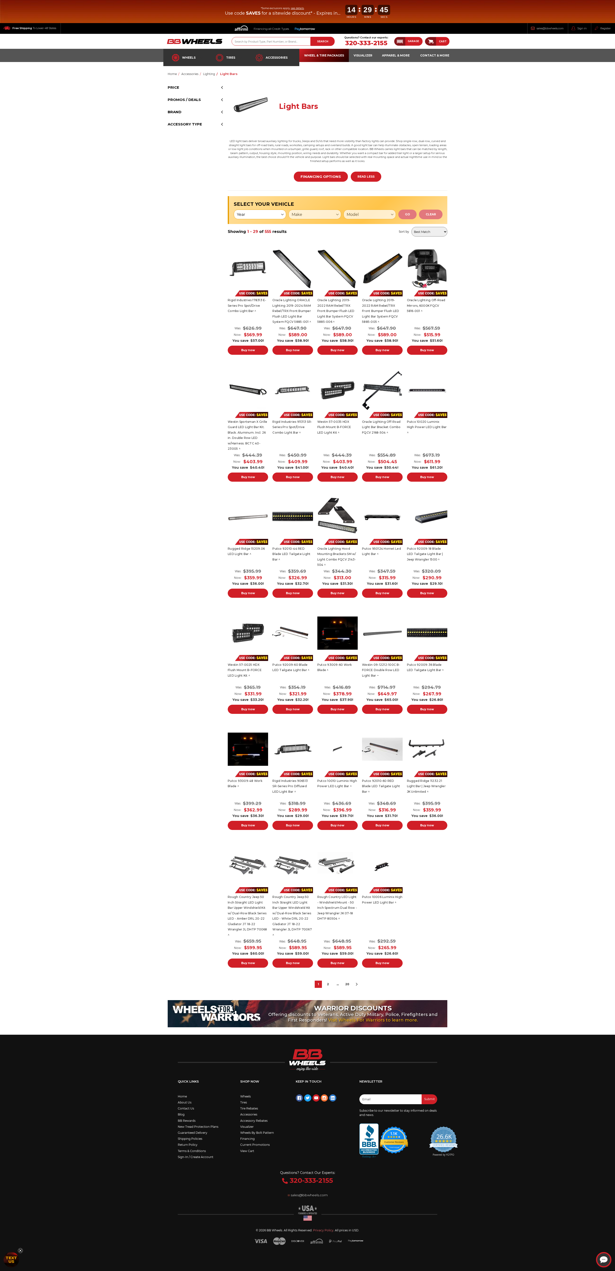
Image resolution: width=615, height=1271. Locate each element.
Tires (230, 57)
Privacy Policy (323, 1230)
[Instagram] (324, 1098)
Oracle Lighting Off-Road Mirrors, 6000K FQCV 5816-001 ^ (426, 305)
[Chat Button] (603, 1259)
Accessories (277, 57)
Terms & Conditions (192, 1151)
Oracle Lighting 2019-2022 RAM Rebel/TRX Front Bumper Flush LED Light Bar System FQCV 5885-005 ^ (380, 311)
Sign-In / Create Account (195, 1157)
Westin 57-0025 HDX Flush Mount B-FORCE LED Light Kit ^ (245, 670)
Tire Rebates (249, 1108)
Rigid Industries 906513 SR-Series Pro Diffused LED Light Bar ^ (290, 786)
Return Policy (187, 1144)
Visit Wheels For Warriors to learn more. (373, 1020)
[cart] (430, 41)
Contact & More (434, 55)
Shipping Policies (190, 1138)
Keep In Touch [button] (308, 1081)
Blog (181, 1114)
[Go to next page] (356, 984)
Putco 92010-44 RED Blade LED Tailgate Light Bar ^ (291, 554)
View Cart (247, 1151)
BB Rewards (187, 1120)
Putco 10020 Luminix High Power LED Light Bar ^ (427, 427)
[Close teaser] (20, 1250)
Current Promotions (255, 1144)
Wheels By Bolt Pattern (257, 1132)
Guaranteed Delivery (192, 1132)
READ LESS (366, 176)
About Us (184, 1102)
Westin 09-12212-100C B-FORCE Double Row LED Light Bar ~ (381, 670)
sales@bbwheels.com (550, 28)
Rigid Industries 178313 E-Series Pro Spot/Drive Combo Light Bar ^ (247, 305)
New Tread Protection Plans (198, 1126)
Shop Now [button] (249, 1081)
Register (605, 28)
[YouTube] (316, 1098)
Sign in (582, 28)
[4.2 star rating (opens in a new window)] (393, 1137)
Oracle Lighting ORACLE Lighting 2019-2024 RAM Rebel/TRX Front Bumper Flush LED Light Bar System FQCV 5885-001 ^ (291, 311)
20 (347, 984)
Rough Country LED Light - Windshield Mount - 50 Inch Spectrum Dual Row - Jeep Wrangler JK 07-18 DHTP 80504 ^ (337, 907)
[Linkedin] (332, 1098)
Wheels (189, 57)
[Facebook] (299, 1098)
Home (182, 1096)
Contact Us (186, 1108)
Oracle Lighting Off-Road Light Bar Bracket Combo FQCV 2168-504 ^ (381, 427)
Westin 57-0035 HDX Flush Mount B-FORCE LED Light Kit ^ (334, 427)
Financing (247, 1138)
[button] (408, 41)
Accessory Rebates (254, 1120)
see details (297, 8)
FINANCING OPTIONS (321, 176)
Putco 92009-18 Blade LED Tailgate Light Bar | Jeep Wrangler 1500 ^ (425, 554)
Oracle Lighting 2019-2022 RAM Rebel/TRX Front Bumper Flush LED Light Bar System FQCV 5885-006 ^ (336, 311)
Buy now (248, 350)
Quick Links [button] (188, 1081)
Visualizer (247, 1126)
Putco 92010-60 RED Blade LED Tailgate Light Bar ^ (381, 786)
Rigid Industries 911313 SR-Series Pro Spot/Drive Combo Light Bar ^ (292, 427)
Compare (246, 269)
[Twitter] (307, 1098)
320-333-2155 (366, 43)
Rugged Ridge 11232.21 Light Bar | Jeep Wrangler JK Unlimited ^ (426, 786)
